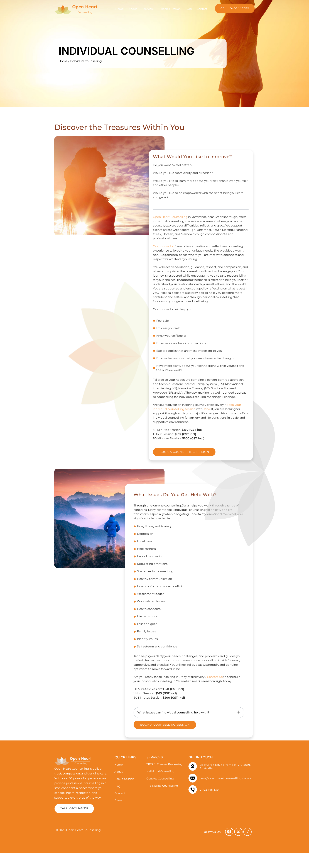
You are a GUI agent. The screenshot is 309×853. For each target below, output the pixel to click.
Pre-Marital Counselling (162, 785)
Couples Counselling (160, 778)
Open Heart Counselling (170, 217)
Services (147, 9)
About (133, 9)
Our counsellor (163, 246)
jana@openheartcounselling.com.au (226, 778)
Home (119, 9)
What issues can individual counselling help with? (173, 712)
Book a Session (171, 9)
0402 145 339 (209, 789)
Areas (118, 800)
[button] (189, 712)
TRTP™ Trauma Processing (164, 764)
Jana (206, 409)
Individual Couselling (160, 771)
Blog (189, 9)
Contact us (215, 677)
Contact (202, 9)
